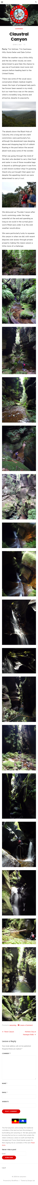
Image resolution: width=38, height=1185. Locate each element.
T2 (24, 45)
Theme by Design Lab (28, 1181)
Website (5, 1102)
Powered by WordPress (10, 1181)
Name (4, 1083)
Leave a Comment (26, 1025)
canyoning (19, 29)
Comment (6, 1053)
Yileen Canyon (9, 1032)
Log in (4, 1168)
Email (4, 1092)
